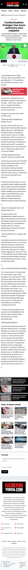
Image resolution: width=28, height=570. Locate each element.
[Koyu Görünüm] (25, 4)
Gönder (4, 471)
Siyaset (16, 11)
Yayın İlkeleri (6, 566)
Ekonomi (23, 11)
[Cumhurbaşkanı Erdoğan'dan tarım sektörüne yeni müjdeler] (14, 51)
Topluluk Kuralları (7, 565)
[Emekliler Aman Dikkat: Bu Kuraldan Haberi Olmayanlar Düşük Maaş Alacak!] (7, 440)
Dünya (10, 11)
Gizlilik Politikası (6, 562)
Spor (24, 541)
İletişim (5, 563)
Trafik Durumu (19, 524)
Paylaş (4, 61)
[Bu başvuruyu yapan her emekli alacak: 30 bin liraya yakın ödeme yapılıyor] (21, 439)
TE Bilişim (22, 564)
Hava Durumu (6, 524)
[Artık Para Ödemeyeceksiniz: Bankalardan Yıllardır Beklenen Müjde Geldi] (7, 425)
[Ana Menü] (1, 4)
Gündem (4, 11)
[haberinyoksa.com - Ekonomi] (13, 4)
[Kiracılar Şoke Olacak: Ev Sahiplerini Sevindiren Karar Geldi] (21, 410)
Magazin (14, 543)
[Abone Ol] (22, 61)
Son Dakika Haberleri (8, 533)
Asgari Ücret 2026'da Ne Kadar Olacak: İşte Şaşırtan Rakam (7, 416)
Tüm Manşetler (20, 527)
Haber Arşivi (20, 533)
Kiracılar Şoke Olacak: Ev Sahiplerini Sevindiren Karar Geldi (14, 15)
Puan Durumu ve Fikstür (6, 528)
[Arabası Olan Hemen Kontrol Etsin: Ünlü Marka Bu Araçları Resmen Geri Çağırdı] (21, 425)
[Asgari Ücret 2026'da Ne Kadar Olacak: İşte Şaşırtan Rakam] (7, 410)
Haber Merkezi (7, 65)
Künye (13, 563)
